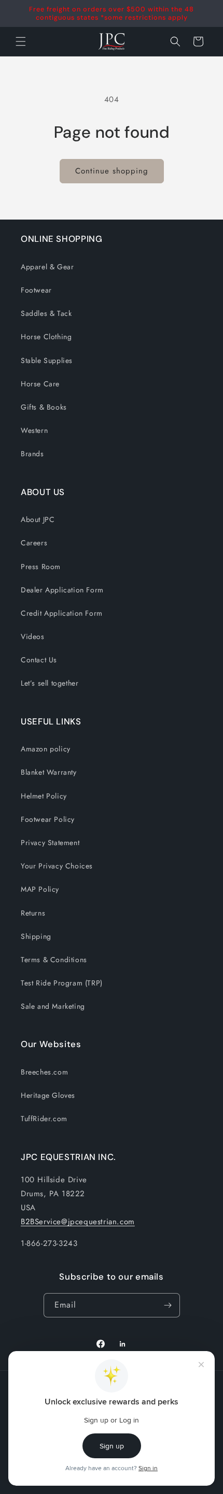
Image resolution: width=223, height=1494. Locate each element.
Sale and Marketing (53, 1006)
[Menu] (20, 41)
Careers (34, 543)
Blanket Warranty (49, 772)
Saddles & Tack (46, 313)
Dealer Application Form (62, 590)
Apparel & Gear (47, 267)
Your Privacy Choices (57, 866)
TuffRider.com (44, 1118)
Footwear (36, 290)
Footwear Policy (48, 819)
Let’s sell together (49, 683)
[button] (175, 41)
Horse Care (40, 384)
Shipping (36, 936)
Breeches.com (44, 1072)
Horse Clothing (46, 336)
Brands (32, 453)
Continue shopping (111, 171)
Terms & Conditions (54, 959)
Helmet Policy (44, 796)
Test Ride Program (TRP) (62, 983)
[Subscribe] (168, 1305)
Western (34, 430)
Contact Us (39, 660)
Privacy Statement (50, 842)
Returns (33, 913)
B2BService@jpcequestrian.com (78, 1221)
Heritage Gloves (48, 1095)
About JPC (37, 519)
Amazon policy (46, 749)
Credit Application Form (62, 613)
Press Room (41, 566)
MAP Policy (40, 889)
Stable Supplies (47, 360)
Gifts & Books (44, 407)
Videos (33, 636)
